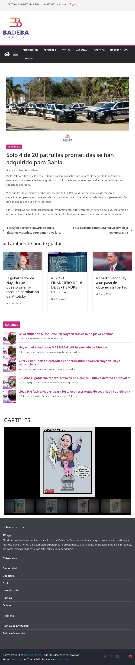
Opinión (27, 58)
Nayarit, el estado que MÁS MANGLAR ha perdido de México (62, 347)
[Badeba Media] (7, 54)
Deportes (49, 50)
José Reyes (33, 169)
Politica (7, 597)
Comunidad (30, 50)
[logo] (7, 535)
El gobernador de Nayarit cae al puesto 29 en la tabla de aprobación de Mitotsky (22, 287)
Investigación (11, 590)
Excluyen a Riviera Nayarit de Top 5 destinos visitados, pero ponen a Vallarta (34, 230)
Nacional (81, 50)
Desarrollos (119, 50)
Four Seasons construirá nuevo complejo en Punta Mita (100, 230)
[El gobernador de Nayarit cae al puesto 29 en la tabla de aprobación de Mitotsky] (22, 254)
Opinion (7, 605)
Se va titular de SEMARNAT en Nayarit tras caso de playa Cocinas (65, 334)
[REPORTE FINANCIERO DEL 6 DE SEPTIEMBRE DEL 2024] (67, 254)
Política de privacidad (16, 626)
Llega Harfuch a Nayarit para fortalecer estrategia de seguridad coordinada (74, 391)
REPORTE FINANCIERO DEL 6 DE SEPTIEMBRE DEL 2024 (66, 285)
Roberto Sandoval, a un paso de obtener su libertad (111, 283)
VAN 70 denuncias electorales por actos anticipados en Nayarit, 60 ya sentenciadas (69, 362)
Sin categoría (14, 147)
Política (99, 50)
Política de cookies (14, 633)
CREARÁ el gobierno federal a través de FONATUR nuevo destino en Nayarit (74, 378)
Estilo (66, 50)
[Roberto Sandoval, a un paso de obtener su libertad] (112, 254)
